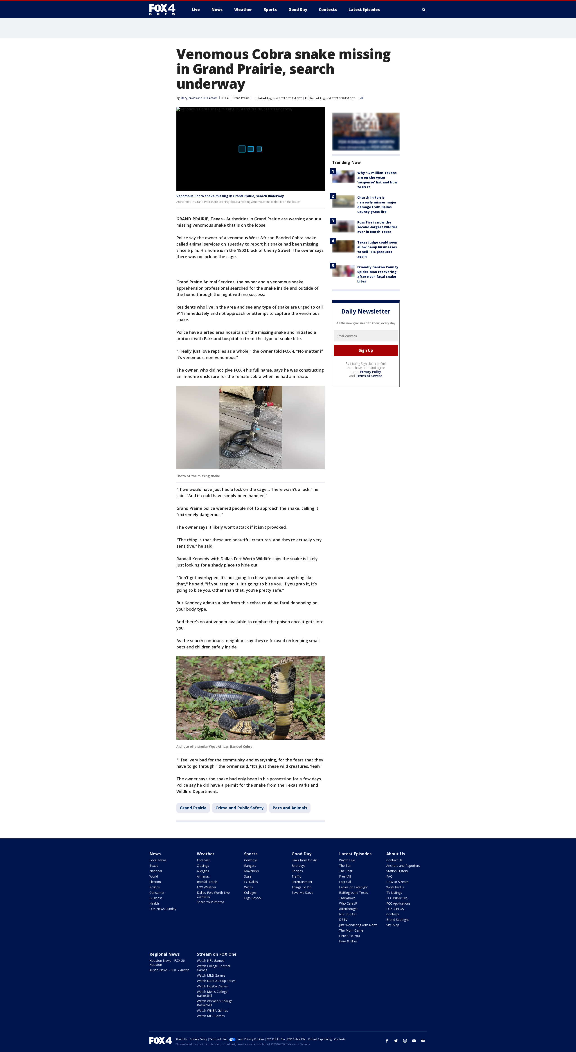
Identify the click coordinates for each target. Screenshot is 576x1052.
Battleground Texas (353, 892)
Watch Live (347, 860)
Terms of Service (369, 376)
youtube (414, 1040)
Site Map (392, 925)
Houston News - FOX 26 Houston (167, 962)
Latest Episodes (355, 853)
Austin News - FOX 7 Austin (169, 970)
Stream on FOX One (216, 954)
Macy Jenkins (189, 98)
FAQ (389, 876)
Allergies (203, 871)
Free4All (345, 876)
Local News (157, 860)
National (155, 871)
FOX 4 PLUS (395, 909)
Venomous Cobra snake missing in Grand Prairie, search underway (230, 196)
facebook (387, 1040)
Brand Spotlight (397, 919)
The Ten (345, 865)
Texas (153, 865)
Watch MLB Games (211, 975)
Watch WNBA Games (212, 1010)
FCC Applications (398, 903)
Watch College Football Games (214, 968)
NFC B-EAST (348, 914)
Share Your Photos (210, 902)
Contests (392, 914)
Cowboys (251, 860)
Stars (248, 876)
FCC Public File (396, 898)
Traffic (296, 876)
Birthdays (298, 865)
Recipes (297, 871)
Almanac (203, 876)
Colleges (250, 892)
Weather (205, 853)
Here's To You (349, 936)
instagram (405, 1040)
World (153, 876)
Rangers (250, 865)
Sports (250, 853)
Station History (397, 871)
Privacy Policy (370, 372)
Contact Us (394, 860)
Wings (248, 887)
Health (154, 903)
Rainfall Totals (207, 882)
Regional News (164, 954)
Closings (203, 865)
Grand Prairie (241, 98)
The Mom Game (351, 930)
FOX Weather (206, 887)
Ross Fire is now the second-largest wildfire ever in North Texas (377, 227)
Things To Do (302, 887)
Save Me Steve (302, 892)
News (155, 853)
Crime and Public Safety (239, 807)
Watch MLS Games (211, 1016)
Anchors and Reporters (403, 865)
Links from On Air (304, 860)
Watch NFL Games (210, 960)
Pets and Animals (289, 807)
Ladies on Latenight (353, 887)
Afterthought (348, 909)
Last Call (345, 882)
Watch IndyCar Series (212, 986)
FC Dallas (251, 882)
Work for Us (395, 887)
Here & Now (348, 941)
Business (155, 898)
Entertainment (302, 882)
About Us (395, 853)
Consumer (156, 892)
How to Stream (397, 882)
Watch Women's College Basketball (214, 1003)
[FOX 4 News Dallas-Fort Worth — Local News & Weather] (164, 9)
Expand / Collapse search (424, 9)
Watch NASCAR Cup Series (216, 981)
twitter (396, 1040)
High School (252, 898)
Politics (154, 887)
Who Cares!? (348, 903)
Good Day (301, 853)
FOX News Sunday (162, 909)
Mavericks (251, 871)
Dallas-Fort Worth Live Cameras (213, 894)
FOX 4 (224, 98)
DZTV (343, 919)
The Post (345, 871)
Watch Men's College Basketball (212, 993)
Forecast (203, 860)
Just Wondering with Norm (358, 925)
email (423, 1040)
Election (155, 882)
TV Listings (394, 892)
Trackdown (347, 898)
